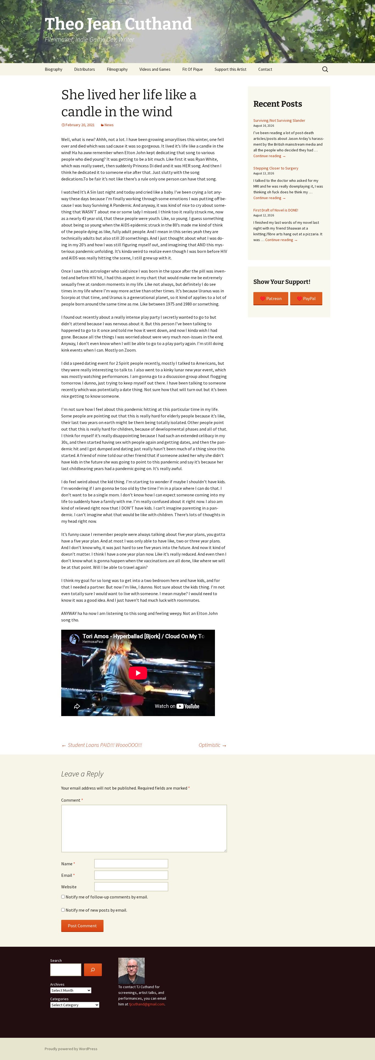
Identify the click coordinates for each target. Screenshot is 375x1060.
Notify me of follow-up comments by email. (107, 897)
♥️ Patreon (271, 298)
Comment (72, 800)
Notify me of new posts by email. (96, 910)
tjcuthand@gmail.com (146, 1004)
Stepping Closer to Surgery (275, 168)
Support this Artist (231, 69)
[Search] (93, 969)
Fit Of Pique (192, 69)
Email (68, 875)
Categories (59, 998)
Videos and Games (154, 69)
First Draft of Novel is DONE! (275, 210)
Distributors (84, 69)
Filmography (117, 69)
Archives (57, 984)
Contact (265, 69)
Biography (53, 69)
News (109, 124)
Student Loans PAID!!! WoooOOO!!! (101, 744)
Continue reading (269, 155)
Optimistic (213, 744)
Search (56, 960)
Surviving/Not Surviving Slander (279, 120)
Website (69, 886)
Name (68, 863)
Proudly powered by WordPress (71, 1048)
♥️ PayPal (306, 298)
